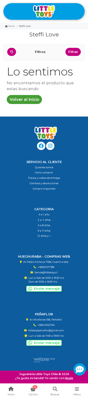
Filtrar (73, 52)
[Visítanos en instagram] (50, 146)
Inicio (11, 26)
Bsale (69, 378)
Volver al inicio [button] (24, 99)
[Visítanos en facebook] (41, 146)
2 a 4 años (44, 219)
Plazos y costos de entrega (44, 177)
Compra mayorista (44, 188)
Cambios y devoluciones (44, 183)
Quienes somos (44, 167)
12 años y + (44, 235)
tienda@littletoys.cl (46, 272)
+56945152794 (46, 325)
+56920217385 (46, 267)
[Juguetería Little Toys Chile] (44, 11)
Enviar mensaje (47, 289)
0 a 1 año (44, 214)
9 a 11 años (44, 230)
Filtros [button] (40, 52)
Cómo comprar (44, 172)
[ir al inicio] (45, 133)
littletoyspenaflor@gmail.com (46, 330)
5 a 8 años (44, 225)
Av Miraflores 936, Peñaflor (46, 319)
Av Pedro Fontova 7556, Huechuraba (45, 261)
